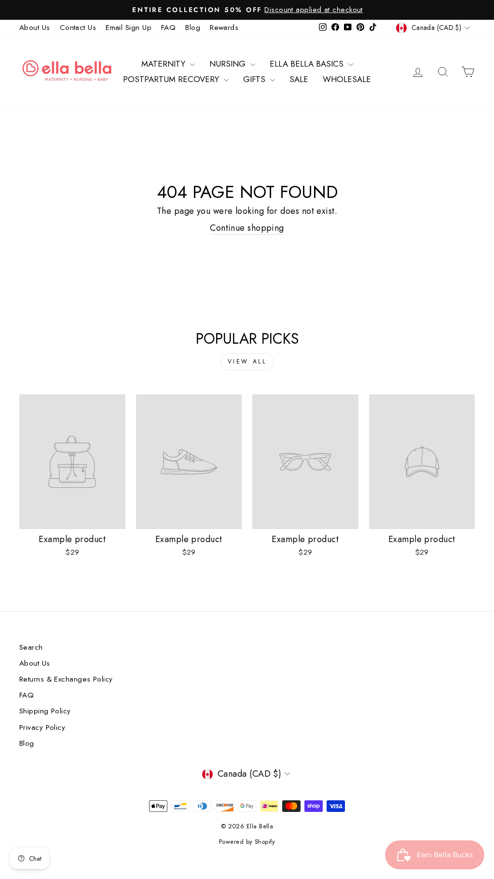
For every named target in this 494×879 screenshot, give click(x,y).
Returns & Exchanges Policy (66, 679)
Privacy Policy (42, 727)
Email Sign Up (128, 27)
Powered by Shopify (247, 841)
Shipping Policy (45, 711)
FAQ (168, 27)
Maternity (164, 64)
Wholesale (347, 79)
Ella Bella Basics (308, 64)
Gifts (255, 79)
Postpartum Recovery (172, 79)
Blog (192, 27)
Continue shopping (247, 228)
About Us (34, 27)
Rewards (224, 27)
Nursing (228, 64)
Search (31, 647)
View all (247, 361)
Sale (298, 79)
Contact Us (78, 27)
